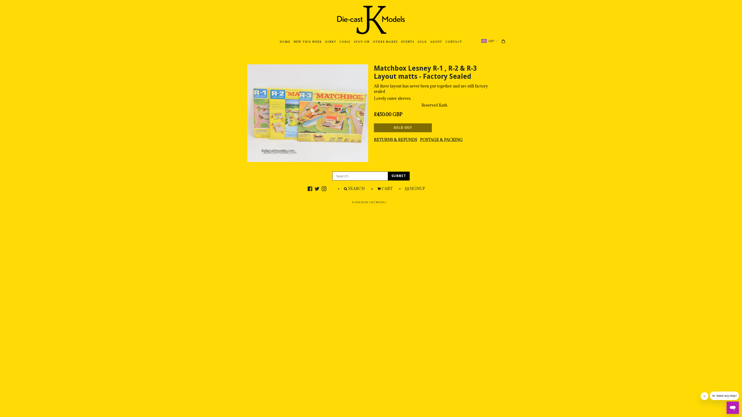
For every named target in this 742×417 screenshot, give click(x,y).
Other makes (385, 41)
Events (407, 41)
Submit (398, 176)
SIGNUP (417, 188)
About (436, 41)
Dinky (330, 41)
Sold (422, 41)
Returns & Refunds (395, 139)
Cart (387, 188)
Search (356, 188)
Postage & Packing (441, 139)
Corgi (345, 41)
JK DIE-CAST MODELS (373, 202)
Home (285, 41)
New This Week (308, 41)
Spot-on (362, 41)
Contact (454, 41)
